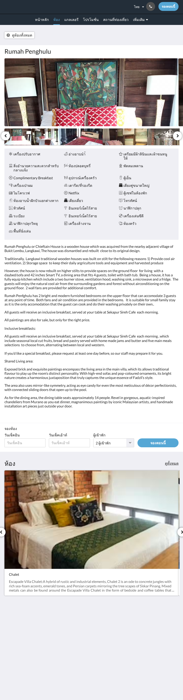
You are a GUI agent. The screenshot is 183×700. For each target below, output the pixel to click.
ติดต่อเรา (71, 619)
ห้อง (67, 623)
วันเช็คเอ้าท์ (58, 435)
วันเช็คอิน (12, 435)
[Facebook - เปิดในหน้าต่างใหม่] (161, 622)
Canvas (102, 686)
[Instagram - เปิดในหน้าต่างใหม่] (174, 622)
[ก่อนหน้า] (5, 135)
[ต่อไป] (177, 135)
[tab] (77, 612)
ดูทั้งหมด (172, 463)
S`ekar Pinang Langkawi (27, 7)
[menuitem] (42, 19)
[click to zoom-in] (91, 92)
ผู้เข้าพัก (99, 435)
